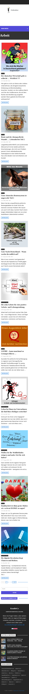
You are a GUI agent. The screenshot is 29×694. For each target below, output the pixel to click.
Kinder (5, 682)
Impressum (16, 690)
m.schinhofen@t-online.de (15, 625)
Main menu (4, 28)
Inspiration (16, 675)
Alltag (13, 670)
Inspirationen (4, 450)
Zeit (23, 675)
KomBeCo (14, 608)
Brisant (2, 73)
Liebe (14, 677)
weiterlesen (5, 102)
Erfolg (4, 684)
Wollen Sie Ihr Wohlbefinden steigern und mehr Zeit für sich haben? (13, 455)
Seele (18, 682)
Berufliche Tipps (4, 302)
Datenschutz (21, 690)
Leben (18, 668)
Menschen (5, 670)
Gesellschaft (6, 675)
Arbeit (4, 673)
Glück (11, 682)
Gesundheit (6, 677)
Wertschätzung (7, 679)
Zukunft (21, 670)
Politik (18, 673)
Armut (11, 684)
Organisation (17, 679)
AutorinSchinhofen (8, 668)
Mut (11, 673)
